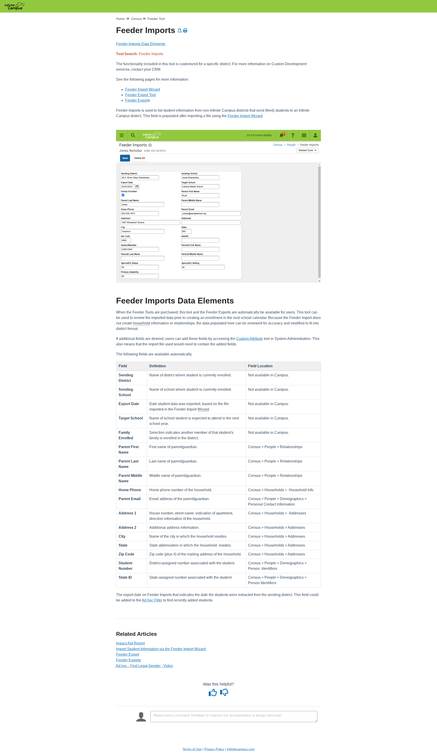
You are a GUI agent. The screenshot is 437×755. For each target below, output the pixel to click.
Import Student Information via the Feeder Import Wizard (161, 649)
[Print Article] (185, 30)
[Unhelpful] (224, 694)
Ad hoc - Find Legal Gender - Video (144, 666)
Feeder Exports (128, 660)
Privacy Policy (214, 749)
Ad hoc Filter (152, 600)
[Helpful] (213, 694)
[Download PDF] (180, 30)
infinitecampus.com (241, 749)
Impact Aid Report (130, 643)
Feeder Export (136, 100)
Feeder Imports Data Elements (140, 44)
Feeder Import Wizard (142, 89)
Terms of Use (192, 749)
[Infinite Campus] (16, 4)
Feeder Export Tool (140, 95)
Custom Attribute (249, 339)
